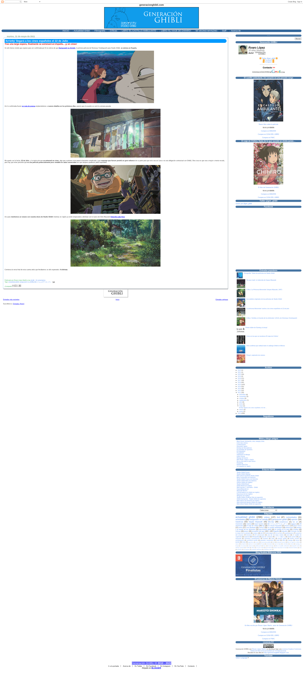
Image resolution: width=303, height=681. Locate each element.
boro (288, 535)
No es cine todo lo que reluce (246, 461)
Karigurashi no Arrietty (67, 48)
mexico (261, 527)
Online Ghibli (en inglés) (244, 482)
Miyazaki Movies (242, 491)
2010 (239, 413)
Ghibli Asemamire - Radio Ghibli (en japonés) (251, 499)
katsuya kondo (281, 542)
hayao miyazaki (256, 522)
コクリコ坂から (280, 536)
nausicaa (239, 522)
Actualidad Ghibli (82, 31)
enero (241, 411)
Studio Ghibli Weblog (243, 474)
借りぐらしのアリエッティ (42, 282)
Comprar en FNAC (268, 137)
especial (247, 536)
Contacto (191, 666)
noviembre (243, 396)
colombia (285, 544)
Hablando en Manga (243, 454)
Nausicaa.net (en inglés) (244, 494)
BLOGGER (156, 668)
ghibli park (258, 545)
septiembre (243, 400)
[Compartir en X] (18, 286)
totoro (241, 527)
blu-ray (271, 522)
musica (287, 526)
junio (241, 404)
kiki (262, 533)
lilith (283, 540)
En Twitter (138, 666)
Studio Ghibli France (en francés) (247, 479)
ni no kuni (279, 533)
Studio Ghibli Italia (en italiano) (246, 481)
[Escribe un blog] (15, 286)
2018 (239, 378)
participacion (289, 533)
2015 (239, 384)
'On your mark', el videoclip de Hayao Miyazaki (261, 280)
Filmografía (99, 31)
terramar (249, 535)
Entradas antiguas (222, 299)
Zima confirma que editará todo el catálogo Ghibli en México (265, 346)
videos (267, 517)
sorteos (255, 533)
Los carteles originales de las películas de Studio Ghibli (264, 299)
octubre (242, 398)
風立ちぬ (261, 544)
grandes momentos (267, 540)
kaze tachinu (259, 524)
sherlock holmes (292, 547)
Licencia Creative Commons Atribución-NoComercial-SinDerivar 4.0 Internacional (275, 650)
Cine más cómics (242, 443)
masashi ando (296, 545)
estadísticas (283, 522)
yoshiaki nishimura (257, 549)
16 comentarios (40, 280)
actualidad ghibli (13, 282)
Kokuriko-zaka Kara (118, 217)
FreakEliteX (240, 453)
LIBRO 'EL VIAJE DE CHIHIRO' (176, 31)
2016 (239, 382)
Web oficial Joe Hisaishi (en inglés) (248, 500)
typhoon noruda (252, 544)
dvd (278, 517)
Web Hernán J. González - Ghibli (247, 487)
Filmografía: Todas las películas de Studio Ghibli (259, 273)
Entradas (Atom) (18, 304)
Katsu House (241, 456)
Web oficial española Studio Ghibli (248, 476)
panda (238, 542)
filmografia (255, 536)
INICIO (65, 31)
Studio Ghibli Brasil (243, 484)
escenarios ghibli (265, 542)
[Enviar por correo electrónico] (13, 286)
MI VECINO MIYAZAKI (206, 31)
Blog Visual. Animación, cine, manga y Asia (250, 441)
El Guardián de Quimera (244, 449)
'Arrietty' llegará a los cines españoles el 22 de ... (253, 407)
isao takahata (250, 527)
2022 (239, 370)
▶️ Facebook (267, 60)
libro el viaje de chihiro (293, 542)
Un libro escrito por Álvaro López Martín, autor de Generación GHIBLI (268, 625)
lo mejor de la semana (243, 533)
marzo (241, 409)
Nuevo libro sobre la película (268, 124)
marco (237, 544)
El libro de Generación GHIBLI (268, 187)
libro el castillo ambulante (283, 545)
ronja (243, 542)
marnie (248, 524)
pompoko (243, 544)
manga (290, 540)
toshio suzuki (294, 538)
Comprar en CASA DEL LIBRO (268, 134)
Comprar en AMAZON (268, 131)
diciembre (242, 394)
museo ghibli (282, 538)
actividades (240, 519)
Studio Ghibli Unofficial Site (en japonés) (250, 497)
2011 (239, 392)
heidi (277, 540)
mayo (241, 406)
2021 (239, 372)
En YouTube (179, 666)
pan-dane (268, 547)
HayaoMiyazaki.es (243, 489)
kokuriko (284, 531)
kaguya (293, 524)
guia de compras (267, 536)
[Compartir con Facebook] (20, 286)
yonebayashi (240, 540)
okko (253, 547)
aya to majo (277, 544)
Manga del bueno (242, 458)
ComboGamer (241, 444)
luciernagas (269, 533)
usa (300, 547)
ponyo (246, 531)
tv (269, 531)
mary (273, 538)
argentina (250, 542)
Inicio (117, 299)
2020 (239, 374)
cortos (291, 544)
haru (264, 545)
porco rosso (297, 526)
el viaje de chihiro (253, 526)
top (263, 526)
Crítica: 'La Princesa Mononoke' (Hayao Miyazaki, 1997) (264, 289)
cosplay (295, 529)
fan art (295, 522)
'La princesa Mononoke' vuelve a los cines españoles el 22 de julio (267, 308)
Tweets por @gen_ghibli (244, 204)
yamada (239, 549)
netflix (247, 547)
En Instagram (165, 666)
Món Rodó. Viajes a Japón (245, 459)
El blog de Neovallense (244, 448)
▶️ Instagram (267, 62)
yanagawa (247, 549)
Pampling (240, 463)
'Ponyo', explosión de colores (255, 355)
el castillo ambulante (275, 527)
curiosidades (291, 517)
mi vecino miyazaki (274, 526)
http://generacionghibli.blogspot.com (276, 652)
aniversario (269, 544)
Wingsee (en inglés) (243, 496)
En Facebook (151, 666)
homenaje (270, 545)
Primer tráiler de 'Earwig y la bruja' (256, 327)
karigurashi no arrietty (27, 282)
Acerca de (236, 31)
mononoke (239, 524)
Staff (224, 31)
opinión (294, 519)
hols (274, 542)
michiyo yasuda (240, 547)
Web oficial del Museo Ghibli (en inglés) (249, 502)
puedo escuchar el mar (279, 547)
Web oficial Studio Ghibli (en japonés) (249, 504)
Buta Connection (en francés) (246, 477)
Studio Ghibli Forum (243, 472)
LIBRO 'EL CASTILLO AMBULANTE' (139, 31)
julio (240, 402)
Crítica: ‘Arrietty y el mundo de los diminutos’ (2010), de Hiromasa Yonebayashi (271, 318)
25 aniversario (260, 535)
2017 (239, 380)
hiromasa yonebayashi (252, 538)
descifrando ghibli (265, 529)
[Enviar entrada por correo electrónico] (53, 282)
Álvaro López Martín (259, 649)
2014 (239, 386)
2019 (239, 376)
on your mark (260, 547)
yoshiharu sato (268, 549)
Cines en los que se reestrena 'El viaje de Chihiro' (262, 336)
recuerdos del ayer (258, 531)
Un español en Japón (244, 466)
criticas (238, 531)
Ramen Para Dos (242, 464)
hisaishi (265, 538)
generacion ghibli (279, 519)
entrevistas (289, 527)
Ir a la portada (113, 666)
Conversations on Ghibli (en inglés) (248, 492)
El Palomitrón (241, 451)
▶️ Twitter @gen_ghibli (267, 58)
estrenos (250, 545)
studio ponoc (292, 536)
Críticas (113, 31)
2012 (239, 390)
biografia (276, 531)
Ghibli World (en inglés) (244, 486)
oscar (297, 540)
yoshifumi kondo (252, 540)
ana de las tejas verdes (276, 535)
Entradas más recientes (11, 299)
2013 (239, 388)
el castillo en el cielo (282, 529)
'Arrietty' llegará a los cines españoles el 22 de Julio (36, 40)
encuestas (243, 545)
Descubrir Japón (242, 446)
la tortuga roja (294, 531)
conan (257, 542)
